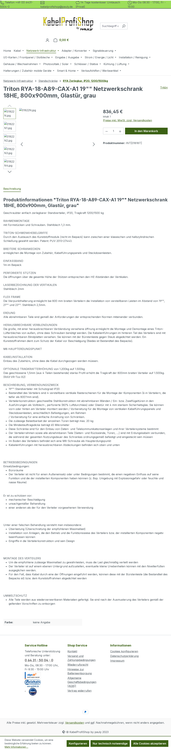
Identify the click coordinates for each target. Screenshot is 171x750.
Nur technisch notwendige (110, 743)
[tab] (12, 189)
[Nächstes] (93, 144)
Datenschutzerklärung (124, 656)
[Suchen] (124, 26)
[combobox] (110, 26)
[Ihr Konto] (47, 40)
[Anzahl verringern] (106, 131)
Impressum (117, 660)
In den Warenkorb (146, 131)
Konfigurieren (78, 743)
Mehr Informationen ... (16, 746)
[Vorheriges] (21, 144)
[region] (50, 144)
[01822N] (57, 144)
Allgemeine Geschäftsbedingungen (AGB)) (81, 682)
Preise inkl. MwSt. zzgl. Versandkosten (127, 120)
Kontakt (72, 651)
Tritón (164, 87)
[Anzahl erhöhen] (120, 131)
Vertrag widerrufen (79, 690)
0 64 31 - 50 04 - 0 (39, 660)
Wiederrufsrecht (77, 664)
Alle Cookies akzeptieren (149, 743)
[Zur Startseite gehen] (68, 25)
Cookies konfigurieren (124, 651)
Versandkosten (74, 722)
